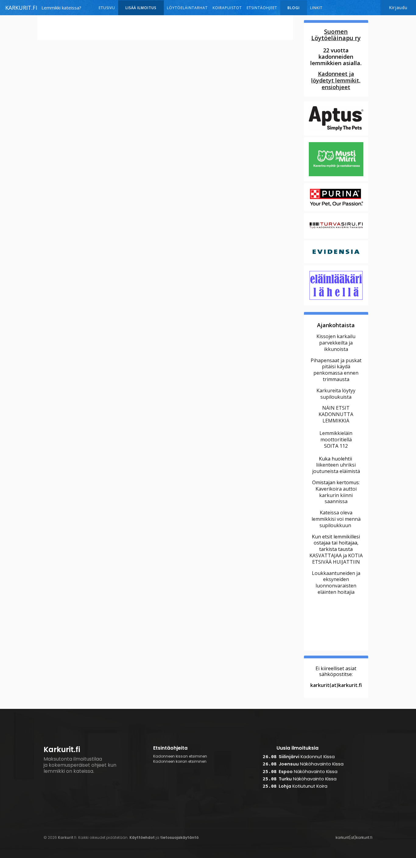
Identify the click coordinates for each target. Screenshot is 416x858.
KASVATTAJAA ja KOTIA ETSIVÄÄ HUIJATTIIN (336, 558)
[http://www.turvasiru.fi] (336, 237)
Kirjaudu (398, 7)
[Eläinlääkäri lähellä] (336, 304)
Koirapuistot (227, 7)
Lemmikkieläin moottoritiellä (335, 436)
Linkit (316, 7)
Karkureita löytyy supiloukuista (335, 393)
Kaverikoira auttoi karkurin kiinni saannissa (336, 495)
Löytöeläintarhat (187, 7)
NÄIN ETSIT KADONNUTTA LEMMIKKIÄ (336, 414)
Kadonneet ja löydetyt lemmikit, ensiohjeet (336, 80)
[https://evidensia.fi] (336, 262)
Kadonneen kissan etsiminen (180, 756)
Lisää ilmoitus (141, 7)
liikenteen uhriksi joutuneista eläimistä (336, 468)
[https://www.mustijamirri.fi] (336, 180)
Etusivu (107, 7)
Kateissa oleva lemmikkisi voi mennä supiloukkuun (336, 519)
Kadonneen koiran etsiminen (179, 761)
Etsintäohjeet (262, 7)
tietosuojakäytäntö (179, 837)
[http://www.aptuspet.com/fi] (336, 134)
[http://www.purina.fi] (336, 210)
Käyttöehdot (142, 837)
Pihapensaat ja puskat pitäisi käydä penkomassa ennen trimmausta (336, 370)
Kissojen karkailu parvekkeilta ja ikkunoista (335, 342)
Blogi (293, 7)
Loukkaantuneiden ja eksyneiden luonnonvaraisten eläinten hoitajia (336, 582)
